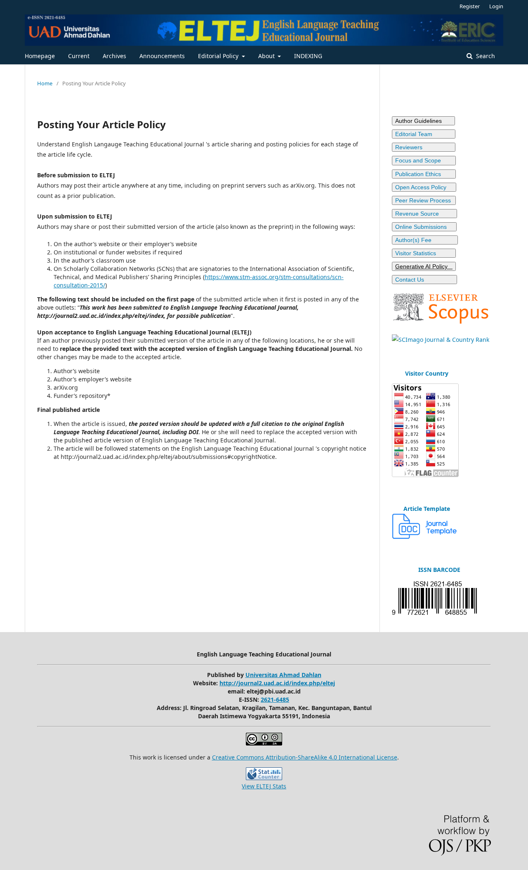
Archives (114, 56)
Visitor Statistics (424, 253)
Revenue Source (424, 213)
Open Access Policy (424, 187)
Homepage (40, 56)
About (267, 56)
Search (484, 56)
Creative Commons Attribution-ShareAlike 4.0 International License (304, 757)
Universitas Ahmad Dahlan (283, 675)
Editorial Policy (219, 56)
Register (470, 6)
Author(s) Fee (425, 240)
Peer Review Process (424, 200)
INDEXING (308, 56)
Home (44, 83)
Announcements (162, 56)
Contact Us (424, 279)
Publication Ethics (424, 174)
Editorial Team (423, 134)
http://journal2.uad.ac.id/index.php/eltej (277, 683)
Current (79, 56)
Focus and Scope (424, 160)
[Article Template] (425, 537)
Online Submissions (424, 226)
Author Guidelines (423, 121)
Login (496, 6)
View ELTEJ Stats (264, 786)
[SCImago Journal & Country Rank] (440, 339)
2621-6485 (275, 699)
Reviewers (422, 147)
